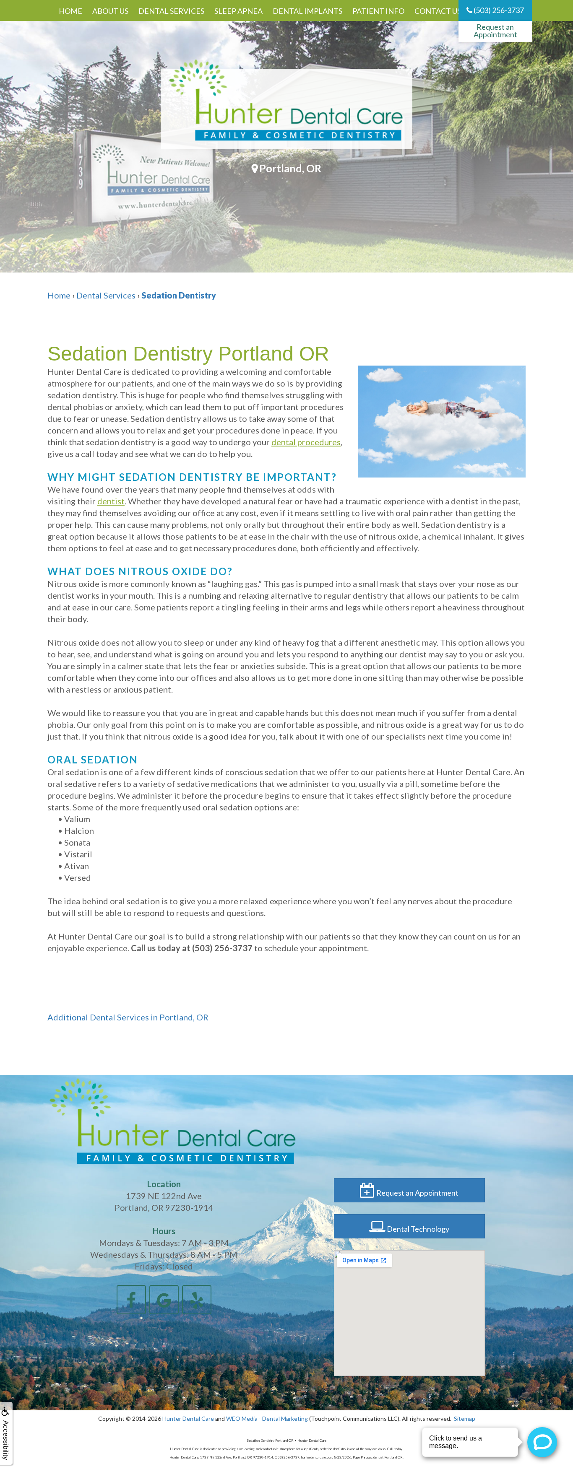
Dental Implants (307, 11)
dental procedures (306, 442)
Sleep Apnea (238, 11)
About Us (110, 11)
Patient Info (378, 11)
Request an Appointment (495, 30)
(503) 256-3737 (498, 10)
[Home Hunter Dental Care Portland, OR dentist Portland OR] (286, 109)
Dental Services (171, 11)
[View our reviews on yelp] (196, 1298)
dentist (111, 501)
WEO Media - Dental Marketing (267, 1418)
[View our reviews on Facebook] (131, 1298)
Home (70, 11)
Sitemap (464, 1418)
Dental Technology (417, 1228)
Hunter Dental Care (188, 1418)
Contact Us (437, 11)
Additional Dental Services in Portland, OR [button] (127, 1017)
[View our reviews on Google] (164, 1298)
